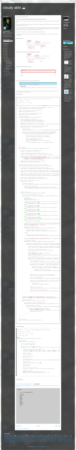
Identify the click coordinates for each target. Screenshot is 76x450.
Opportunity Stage (62, 440)
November (7, 60)
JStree (5, 437)
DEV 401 (41, 438)
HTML (63, 439)
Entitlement (29, 439)
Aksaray (21, 398)
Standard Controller (63, 437)
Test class (18, 386)
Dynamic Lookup (64, 438)
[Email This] (34, 384)
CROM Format (24, 438)
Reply (21, 405)
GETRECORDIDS (45, 439)
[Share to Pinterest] (38, 384)
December (7, 58)
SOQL (31, 436)
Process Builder (26, 437)
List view (23, 440)
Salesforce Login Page (24, 441)
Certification (27, 436)
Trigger (40, 436)
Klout (20, 440)
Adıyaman (21, 403)
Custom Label (36, 438)
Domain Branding (58, 438)
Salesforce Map (30, 441)
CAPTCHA (19, 438)
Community (43, 385)
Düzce (21, 397)
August (6, 74)
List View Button (10, 437)
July (6, 75)
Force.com (51, 385)
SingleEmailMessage (36, 441)
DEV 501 (44, 438)
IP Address (11, 440)
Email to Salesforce (24, 439)
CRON (28, 438)
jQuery (11, 438)
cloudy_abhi (39, 385)
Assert (33, 385)
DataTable (53, 438)
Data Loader (49, 438)
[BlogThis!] (35, 384)
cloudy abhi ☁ (14, 8)
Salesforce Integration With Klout (9, 69)
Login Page (16, 437)
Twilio (66, 441)
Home (38, 426)
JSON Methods (16, 440)
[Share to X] (36, 384)
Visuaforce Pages (60, 435)
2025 (5, 45)
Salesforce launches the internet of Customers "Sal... (8, 66)
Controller (47, 385)
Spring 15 (50, 436)
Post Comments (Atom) (25, 428)
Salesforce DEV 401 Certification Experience (68, 51)
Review (67, 440)
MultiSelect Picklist (48, 440)
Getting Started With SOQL (53, 439)
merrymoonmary (37, 446)
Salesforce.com (56, 385)
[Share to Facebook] (37, 384)
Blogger (46, 446)
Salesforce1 (36, 436)
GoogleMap (59, 439)
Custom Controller (12, 436)
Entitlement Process (34, 439)
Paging (21, 437)
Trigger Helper (62, 441)
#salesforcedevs (21, 385)
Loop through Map (27, 440)
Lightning (5, 436)
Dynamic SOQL (13, 439)
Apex (30, 385)
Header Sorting (67, 439)
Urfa (20, 400)
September (7, 72)
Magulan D (32, 440)
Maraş (21, 396)
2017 (5, 51)
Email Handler (18, 439)
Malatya (21, 401)
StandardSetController (43, 441)
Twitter (68, 441)
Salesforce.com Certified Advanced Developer (46, 437)
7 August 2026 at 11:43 (28, 392)
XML (71, 441)
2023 (5, 48)
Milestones (43, 440)
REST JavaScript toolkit (34, 437)
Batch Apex (15, 438)
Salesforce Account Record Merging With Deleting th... (8, 62)
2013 (5, 57)
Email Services (68, 436)
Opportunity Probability (55, 440)
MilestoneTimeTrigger (38, 440)
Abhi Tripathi (27, 385)
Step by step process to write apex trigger (53, 441)
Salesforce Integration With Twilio (15, 441)
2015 (5, 54)
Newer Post (19, 426)
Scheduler (57, 437)
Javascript (22, 436)
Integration (18, 436)
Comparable (31, 438)
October (6, 71)
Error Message (40, 439)
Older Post (57, 426)
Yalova (21, 399)
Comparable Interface (61, 436)
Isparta (21, 402)
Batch (35, 385)
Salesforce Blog (36, 435)
